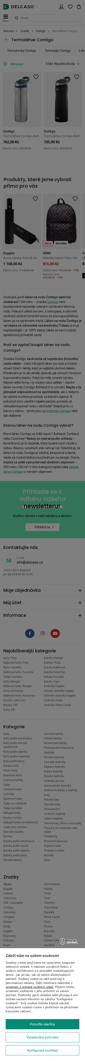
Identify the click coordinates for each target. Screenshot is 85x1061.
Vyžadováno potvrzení (42, 1037)
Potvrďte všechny (42, 1024)
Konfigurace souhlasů (42, 1050)
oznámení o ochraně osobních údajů (29, 987)
